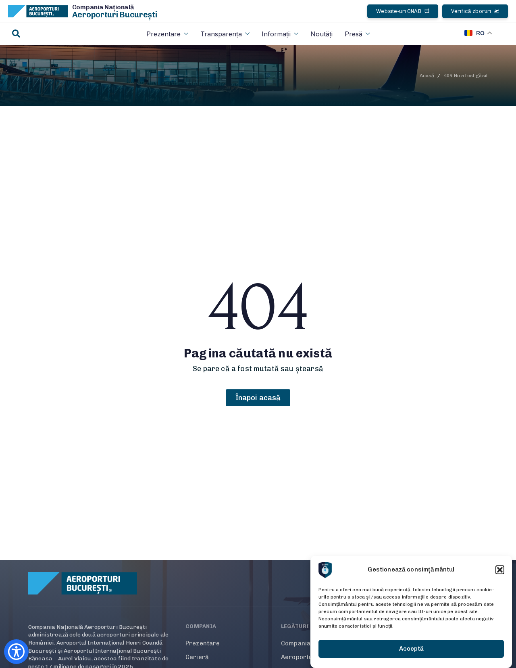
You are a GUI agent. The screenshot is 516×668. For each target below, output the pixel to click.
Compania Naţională (103, 7)
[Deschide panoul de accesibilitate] (16, 651)
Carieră (197, 657)
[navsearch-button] (16, 34)
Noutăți (321, 34)
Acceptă (411, 649)
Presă (353, 34)
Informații (276, 34)
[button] (500, 570)
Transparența (221, 34)
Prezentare (163, 34)
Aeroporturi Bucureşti (114, 14)
